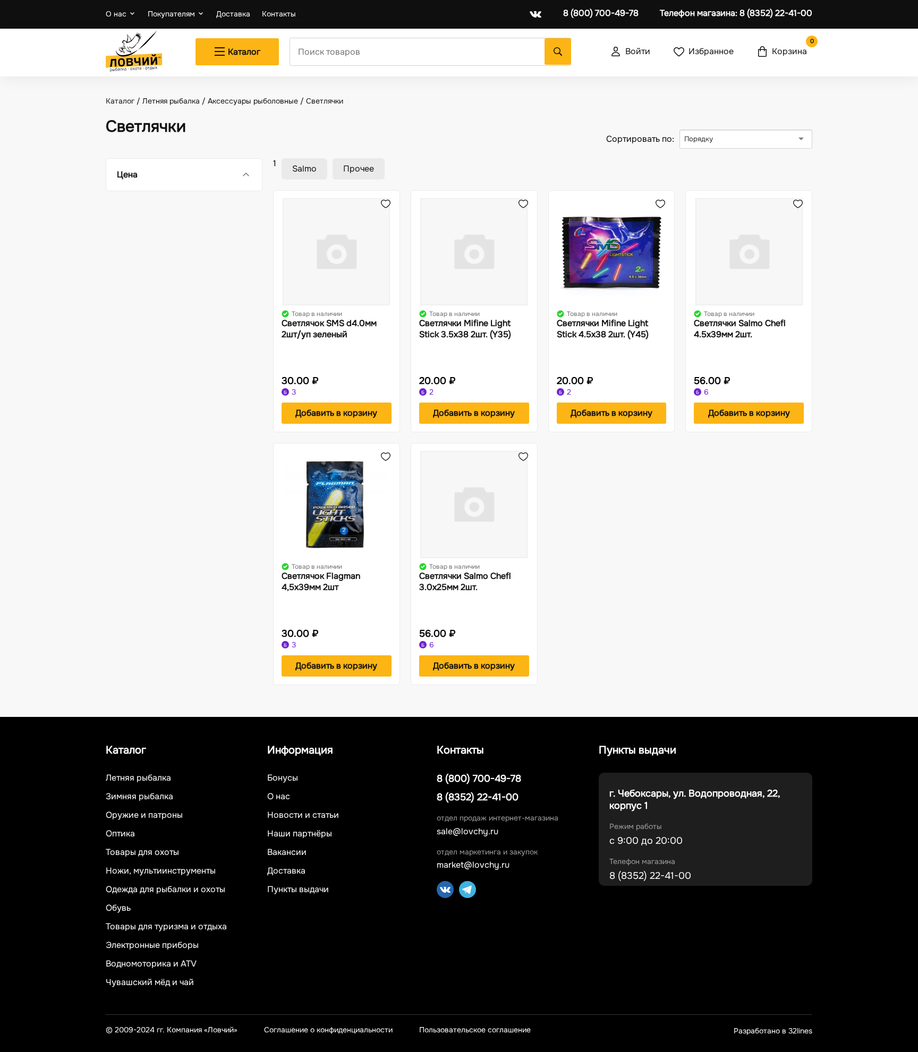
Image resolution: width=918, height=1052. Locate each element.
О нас (116, 14)
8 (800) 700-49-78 (601, 13)
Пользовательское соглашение (475, 1029)
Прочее (358, 168)
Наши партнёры (299, 833)
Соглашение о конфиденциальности (328, 1029)
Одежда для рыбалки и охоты (165, 889)
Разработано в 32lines (773, 1031)
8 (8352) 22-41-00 (736, 13)
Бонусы (282, 778)
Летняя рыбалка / (175, 101)
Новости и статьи (303, 815)
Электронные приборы (152, 945)
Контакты (279, 14)
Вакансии (287, 852)
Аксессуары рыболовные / (257, 101)
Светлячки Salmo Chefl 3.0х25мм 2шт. (465, 581)
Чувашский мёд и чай (150, 982)
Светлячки (324, 101)
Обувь (118, 908)
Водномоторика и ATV (151, 964)
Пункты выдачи (298, 889)
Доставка (233, 14)
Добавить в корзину (336, 412)
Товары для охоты (142, 852)
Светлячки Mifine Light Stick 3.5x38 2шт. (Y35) (465, 329)
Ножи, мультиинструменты (161, 871)
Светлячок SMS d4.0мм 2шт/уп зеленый (329, 329)
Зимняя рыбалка (139, 796)
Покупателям (171, 14)
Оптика (120, 833)
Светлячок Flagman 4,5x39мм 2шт (321, 581)
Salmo (304, 168)
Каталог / (124, 101)
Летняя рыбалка (138, 778)
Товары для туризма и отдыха (166, 926)
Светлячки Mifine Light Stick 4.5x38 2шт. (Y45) (603, 329)
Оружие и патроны (144, 815)
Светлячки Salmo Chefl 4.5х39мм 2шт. (740, 329)
